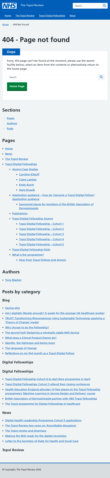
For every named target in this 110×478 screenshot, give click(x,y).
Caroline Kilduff (29, 174)
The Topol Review (32, 5)
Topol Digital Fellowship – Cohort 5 (41, 244)
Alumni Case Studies (25, 169)
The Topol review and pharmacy (25, 430)
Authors (12, 123)
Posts (10, 128)
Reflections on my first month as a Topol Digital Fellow (39, 353)
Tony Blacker (13, 280)
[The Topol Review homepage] (9, 6)
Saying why (12, 308)
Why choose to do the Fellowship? (27, 327)
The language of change (21, 348)
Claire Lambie (28, 179)
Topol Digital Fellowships (52, 15)
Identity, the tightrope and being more (30, 343)
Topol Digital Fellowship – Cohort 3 (41, 234)
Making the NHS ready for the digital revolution (36, 436)
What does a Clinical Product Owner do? (31, 337)
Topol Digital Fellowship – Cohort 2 (41, 229)
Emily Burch (26, 184)
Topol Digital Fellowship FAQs (31, 249)
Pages (10, 118)
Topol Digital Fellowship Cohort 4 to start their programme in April (47, 379)
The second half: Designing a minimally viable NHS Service (42, 332)
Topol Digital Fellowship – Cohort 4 (41, 239)
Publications (20, 213)
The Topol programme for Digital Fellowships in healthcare (42, 403)
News (72, 15)
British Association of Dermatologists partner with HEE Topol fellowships (51, 398)
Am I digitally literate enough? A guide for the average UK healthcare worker (55, 313)
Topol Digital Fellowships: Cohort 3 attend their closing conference (47, 384)
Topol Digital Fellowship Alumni (32, 218)
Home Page (17, 86)
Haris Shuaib (27, 190)
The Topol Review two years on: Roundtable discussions (40, 425)
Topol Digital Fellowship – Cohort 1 (41, 223)
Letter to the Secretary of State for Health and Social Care (41, 441)
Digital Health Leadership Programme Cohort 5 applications (43, 420)
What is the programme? (28, 254)
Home (8, 15)
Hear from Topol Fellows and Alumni (42, 260)
